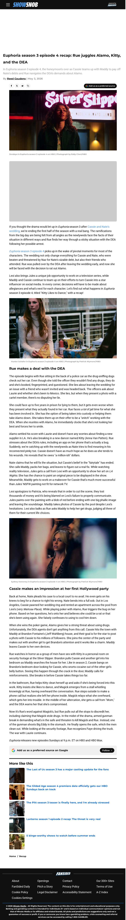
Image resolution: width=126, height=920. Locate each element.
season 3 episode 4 (26, 251)
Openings (43, 880)
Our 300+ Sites (105, 880)
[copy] (28, 86)
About (15, 880)
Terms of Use (104, 886)
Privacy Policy (71, 886)
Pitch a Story (45, 886)
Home (12, 856)
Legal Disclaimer (47, 892)
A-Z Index (102, 892)
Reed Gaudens (16, 78)
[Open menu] (8, 4)
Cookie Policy (20, 892)
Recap (22, 856)
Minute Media (19, 906)
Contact (67, 880)
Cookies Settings (22, 897)
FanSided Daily (21, 886)
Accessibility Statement (77, 892)
